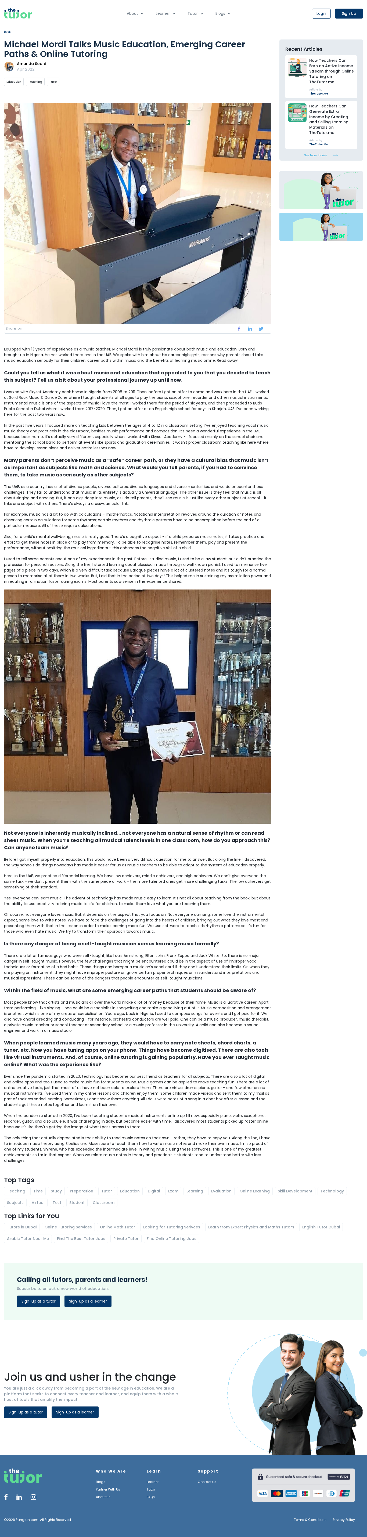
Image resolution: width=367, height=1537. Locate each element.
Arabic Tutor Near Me (28, 1238)
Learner (163, 13)
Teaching (35, 82)
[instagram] (33, 1498)
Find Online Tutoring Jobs (171, 1238)
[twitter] (261, 328)
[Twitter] (19, 1498)
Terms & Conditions (310, 1519)
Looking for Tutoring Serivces (171, 1227)
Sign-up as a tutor (38, 1301)
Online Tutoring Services (68, 1227)
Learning (194, 1191)
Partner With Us (108, 1489)
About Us (103, 1497)
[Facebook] (6, 1498)
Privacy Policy (344, 1519)
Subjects (15, 1202)
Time (38, 1191)
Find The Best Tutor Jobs (81, 1238)
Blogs (220, 13)
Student (77, 1202)
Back (7, 32)
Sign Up (349, 13)
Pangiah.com (27, 1519)
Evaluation (221, 1191)
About (132, 13)
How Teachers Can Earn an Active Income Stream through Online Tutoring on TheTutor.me (331, 71)
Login (321, 13)
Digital (154, 1191)
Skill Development (295, 1191)
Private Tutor (126, 1238)
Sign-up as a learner (88, 1301)
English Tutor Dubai (321, 1227)
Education (13, 82)
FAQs (151, 1497)
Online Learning (255, 1191)
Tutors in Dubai (22, 1227)
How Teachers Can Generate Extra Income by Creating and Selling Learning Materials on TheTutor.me (328, 119)
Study (56, 1191)
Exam (173, 1191)
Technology (332, 1191)
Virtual (38, 1202)
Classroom (103, 1202)
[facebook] (239, 328)
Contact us (207, 1482)
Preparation (81, 1191)
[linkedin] (250, 328)
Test (57, 1202)
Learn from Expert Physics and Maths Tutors (251, 1227)
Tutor (193, 13)
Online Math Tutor (117, 1227)
